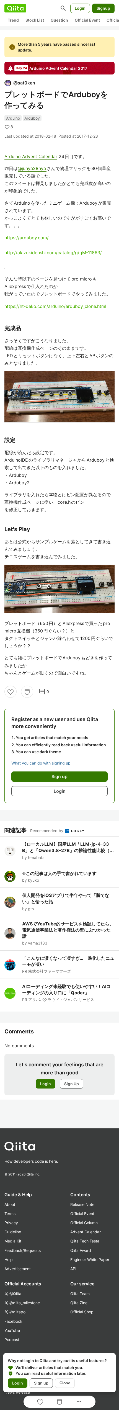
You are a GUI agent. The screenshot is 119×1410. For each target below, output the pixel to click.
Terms (9, 1213)
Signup (103, 8)
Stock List (34, 20)
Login (80, 8)
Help (8, 1259)
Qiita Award (80, 1250)
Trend (13, 20)
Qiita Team (80, 1293)
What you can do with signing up (41, 763)
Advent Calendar (85, 1231)
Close (65, 1383)
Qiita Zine (78, 1302)
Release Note (82, 1204)
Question (59, 20)
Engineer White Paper (89, 1259)
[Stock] (27, 692)
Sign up (41, 1383)
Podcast (11, 1339)
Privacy (11, 1222)
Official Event (87, 20)
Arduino (13, 118)
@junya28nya (32, 168)
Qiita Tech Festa (84, 1241)
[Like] (10, 692)
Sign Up (71, 1083)
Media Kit (12, 1241)
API (73, 1268)
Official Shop (82, 1311)
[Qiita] (15, 8)
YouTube (12, 1330)
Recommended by (47, 830)
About (9, 1204)
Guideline (12, 1231)
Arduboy (32, 118)
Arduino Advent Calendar (30, 156)
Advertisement (17, 1268)
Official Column (84, 1222)
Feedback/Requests (22, 1250)
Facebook (13, 1321)
